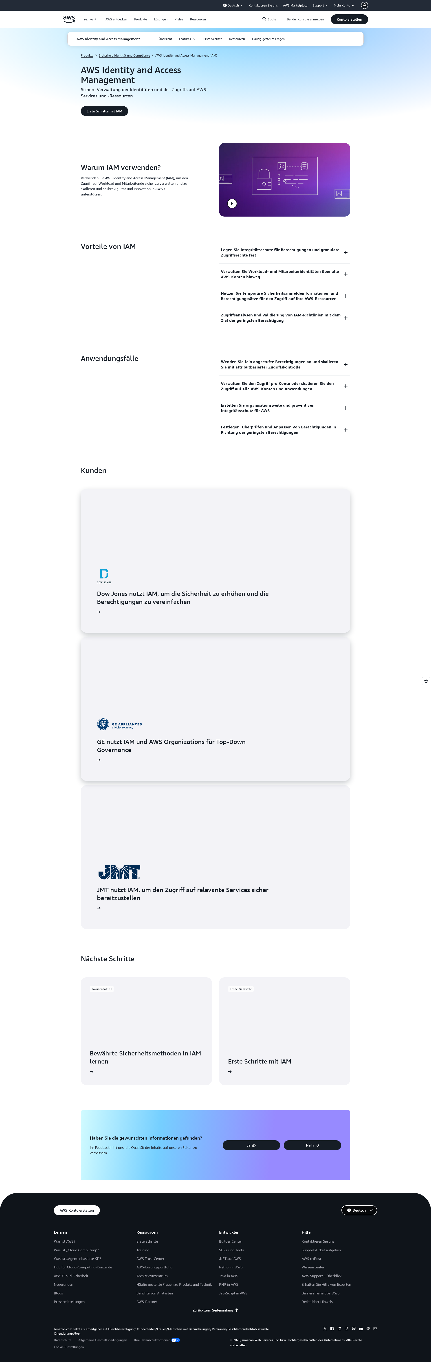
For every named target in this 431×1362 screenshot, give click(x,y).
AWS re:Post (311, 1258)
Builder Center (230, 1241)
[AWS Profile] (364, 5)
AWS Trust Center (150, 1258)
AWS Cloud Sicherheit (71, 1276)
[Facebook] (332, 1329)
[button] (116, 19)
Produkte (87, 55)
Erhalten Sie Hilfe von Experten (326, 1284)
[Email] (375, 1329)
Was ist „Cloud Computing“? (76, 1250)
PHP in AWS (228, 1284)
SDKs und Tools (231, 1250)
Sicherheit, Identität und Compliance (124, 55)
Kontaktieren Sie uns (318, 1241)
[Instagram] (346, 1329)
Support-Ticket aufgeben (321, 1250)
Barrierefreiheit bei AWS (321, 1293)
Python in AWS (231, 1267)
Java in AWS (228, 1276)
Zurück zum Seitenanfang (213, 1310)
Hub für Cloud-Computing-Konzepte (83, 1267)
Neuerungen (63, 1284)
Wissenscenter (313, 1267)
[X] (325, 1329)
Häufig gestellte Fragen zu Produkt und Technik (174, 1284)
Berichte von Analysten (154, 1293)
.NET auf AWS (230, 1258)
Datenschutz (62, 1340)
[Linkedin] (339, 1329)
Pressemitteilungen (69, 1301)
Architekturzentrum (152, 1276)
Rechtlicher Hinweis (317, 1301)
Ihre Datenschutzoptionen (152, 1340)
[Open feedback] (426, 681)
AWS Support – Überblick (321, 1276)
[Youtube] (361, 1329)
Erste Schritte (147, 1241)
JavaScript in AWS (233, 1293)
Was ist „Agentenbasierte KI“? (77, 1258)
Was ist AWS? (64, 1241)
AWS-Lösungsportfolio (154, 1267)
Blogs (58, 1293)
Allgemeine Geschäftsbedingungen (102, 1340)
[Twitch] (354, 1329)
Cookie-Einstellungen (69, 1347)
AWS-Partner (146, 1301)
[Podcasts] (368, 1329)
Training (142, 1250)
